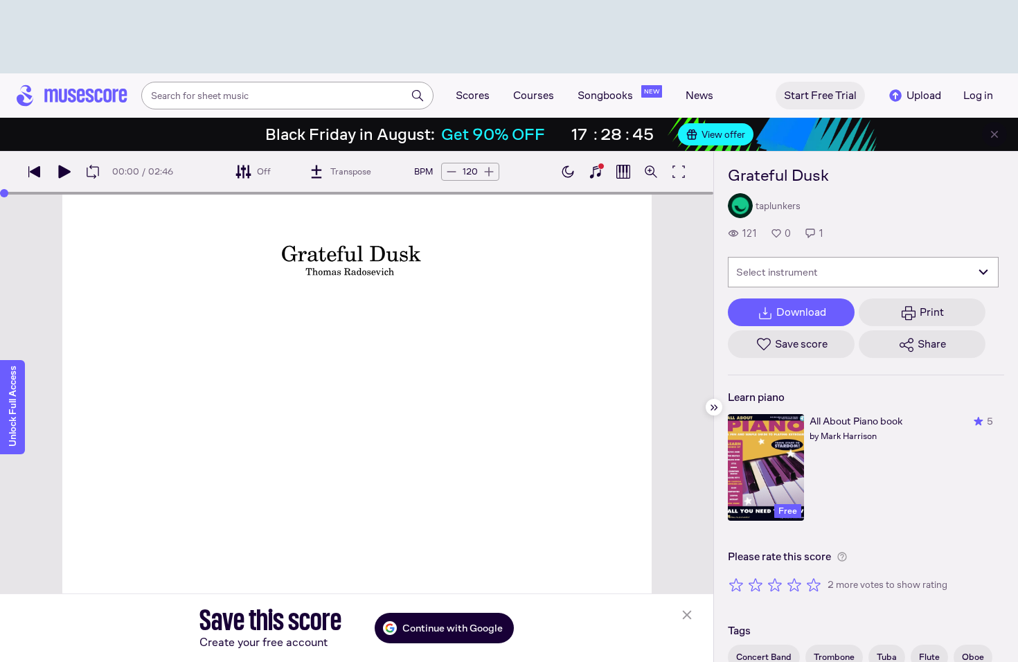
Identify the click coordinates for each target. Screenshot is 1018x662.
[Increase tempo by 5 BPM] (489, 171)
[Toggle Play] (63, 171)
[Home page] (72, 95)
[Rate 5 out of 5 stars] (813, 584)
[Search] (417, 95)
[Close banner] (994, 134)
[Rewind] (34, 172)
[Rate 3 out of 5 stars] (775, 584)
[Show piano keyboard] (595, 172)
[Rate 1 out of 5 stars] (736, 584)
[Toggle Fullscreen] (679, 172)
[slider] (4, 193)
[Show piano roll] (623, 172)
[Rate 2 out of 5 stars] (755, 584)
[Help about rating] (842, 556)
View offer (723, 134)
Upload (924, 95)
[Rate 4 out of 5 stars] (794, 584)
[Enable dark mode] (568, 172)
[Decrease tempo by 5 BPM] (451, 171)
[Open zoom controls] (651, 172)
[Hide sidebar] (714, 407)
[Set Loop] (93, 172)
